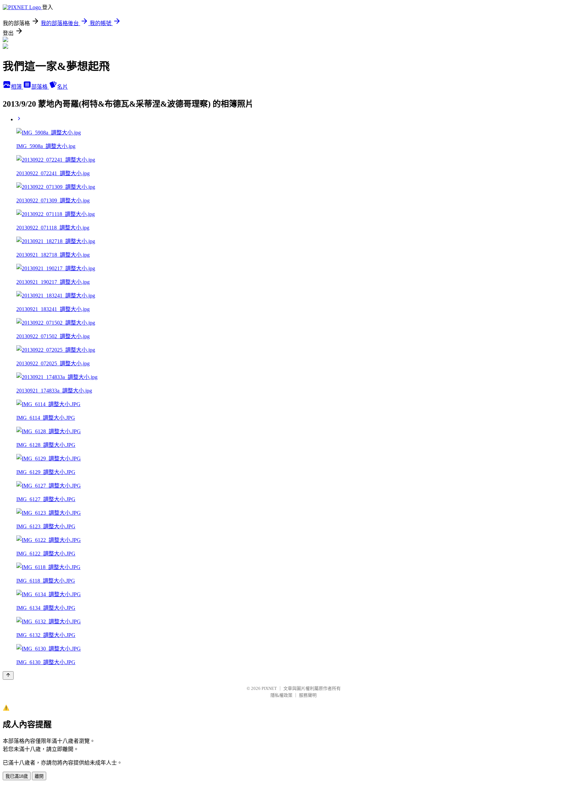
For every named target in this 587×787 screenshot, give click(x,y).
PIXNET (269, 688)
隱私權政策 (281, 695)
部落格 (40, 87)
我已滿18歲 (16, 776)
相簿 (17, 87)
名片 (62, 87)
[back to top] (8, 675)
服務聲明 (308, 695)
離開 (39, 776)
